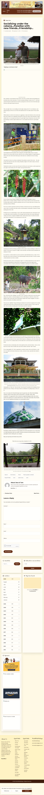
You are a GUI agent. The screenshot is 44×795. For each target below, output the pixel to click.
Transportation (27, 765)
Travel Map (35, 589)
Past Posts (26, 747)
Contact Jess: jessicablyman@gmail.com (25, 10)
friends (19, 474)
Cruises (16, 744)
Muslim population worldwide (28, 474)
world (27, 477)
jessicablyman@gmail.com (37, 743)
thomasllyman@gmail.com (37, 745)
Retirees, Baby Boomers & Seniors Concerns (26, 755)
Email (5, 531)
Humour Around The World (17, 758)
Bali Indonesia (13, 474)
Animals (16, 742)
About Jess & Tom (17, 482)
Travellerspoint (32, 591)
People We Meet (7, 477)
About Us (8, 11)
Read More (13, 488)
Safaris (25, 759)
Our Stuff (16, 772)
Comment (6, 506)
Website (5, 538)
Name (5, 524)
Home (4, 11)
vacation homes (20, 477)
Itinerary (16, 764)
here (30, 471)
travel (14, 477)
